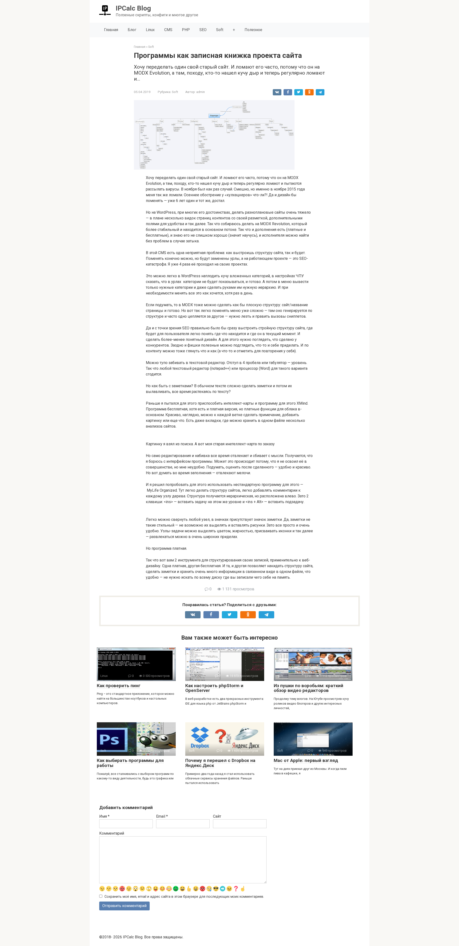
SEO (203, 29)
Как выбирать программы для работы (130, 763)
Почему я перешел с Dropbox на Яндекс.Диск (220, 763)
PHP (186, 29)
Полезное (253, 29)
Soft (219, 29)
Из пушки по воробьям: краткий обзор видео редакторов (308, 688)
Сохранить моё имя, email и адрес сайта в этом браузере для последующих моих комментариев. (184, 897)
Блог (132, 29)
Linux (150, 29)
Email (162, 816)
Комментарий (111, 833)
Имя (104, 816)
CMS (168, 29)
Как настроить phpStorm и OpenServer (214, 688)
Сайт (217, 816)
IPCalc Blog (133, 8)
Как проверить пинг (119, 685)
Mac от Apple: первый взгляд (306, 760)
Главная (111, 29)
